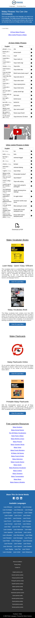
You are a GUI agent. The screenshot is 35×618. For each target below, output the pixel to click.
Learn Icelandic (7, 529)
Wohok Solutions (27, 616)
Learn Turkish (26, 549)
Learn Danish (27, 515)
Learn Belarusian (18, 510)
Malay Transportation (17, 476)
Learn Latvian (27, 532)
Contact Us (17, 567)
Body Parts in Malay (17, 436)
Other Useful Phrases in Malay (17, 35)
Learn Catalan (28, 512)
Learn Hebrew (27, 524)
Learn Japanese (8, 532)
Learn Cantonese (18, 512)
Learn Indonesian (18, 529)
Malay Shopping (17, 473)
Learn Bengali (28, 510)
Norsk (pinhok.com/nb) (17, 604)
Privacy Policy (17, 564)
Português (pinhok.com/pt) (17, 580)
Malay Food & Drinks (17, 456)
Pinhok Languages (11, 616)
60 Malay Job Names (17, 453)
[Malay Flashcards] (17, 358)
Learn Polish (6, 540)
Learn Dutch (8, 518)
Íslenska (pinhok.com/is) (17, 607)
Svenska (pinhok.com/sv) (17, 598)
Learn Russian (8, 543)
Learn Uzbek (16, 552)
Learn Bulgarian (7, 512)
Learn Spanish (18, 546)
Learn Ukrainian (7, 552)
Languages (12, 6)
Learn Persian (28, 538)
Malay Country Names (17, 462)
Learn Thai (18, 549)
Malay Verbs (17, 447)
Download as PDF (17, 229)
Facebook (15, 614)
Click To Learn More (17, 281)
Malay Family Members (18, 450)
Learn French (7, 521)
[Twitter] (17, 498)
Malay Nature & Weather (17, 482)
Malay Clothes (17, 470)
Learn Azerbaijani (7, 510)
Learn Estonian (17, 518)
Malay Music (17, 479)
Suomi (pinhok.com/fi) (17, 595)
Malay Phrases (17, 441)
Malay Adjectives (17, 459)
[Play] (31, 49)
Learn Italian (28, 529)
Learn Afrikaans (8, 507)
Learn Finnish (26, 518)
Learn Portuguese (16, 540)
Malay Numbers (17, 427)
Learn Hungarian (26, 526)
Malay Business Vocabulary (17, 467)
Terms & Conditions (17, 561)
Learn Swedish (28, 546)
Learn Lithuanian (7, 535)
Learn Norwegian (18, 538)
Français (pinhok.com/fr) (17, 578)
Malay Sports (17, 465)
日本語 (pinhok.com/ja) (17, 589)
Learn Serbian (18, 543)
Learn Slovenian (7, 546)
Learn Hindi (7, 526)
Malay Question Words (17, 444)
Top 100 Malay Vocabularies (17, 433)
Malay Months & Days (17, 438)
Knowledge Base (21, 6)
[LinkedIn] (21, 498)
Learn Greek (17, 524)
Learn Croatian (9, 515)
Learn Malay (5, 28)
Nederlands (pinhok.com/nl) (17, 592)
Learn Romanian (27, 540)
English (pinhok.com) (17, 572)
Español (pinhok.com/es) (17, 583)
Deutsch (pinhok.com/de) (17, 575)
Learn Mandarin (7, 538)
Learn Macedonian (19, 535)
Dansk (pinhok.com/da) (17, 601)
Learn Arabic (17, 507)
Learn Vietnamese (27, 552)
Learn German (8, 524)
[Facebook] (14, 498)
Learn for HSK (16, 526)
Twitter (20, 614)
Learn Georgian (27, 521)
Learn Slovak (27, 543)
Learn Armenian (27, 507)
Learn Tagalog (9, 549)
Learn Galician (17, 521)
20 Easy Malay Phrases (17, 32)
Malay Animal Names (17, 430)
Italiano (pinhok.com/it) (17, 586)
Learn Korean (18, 532)
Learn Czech (17, 515)
